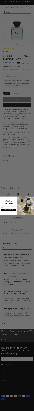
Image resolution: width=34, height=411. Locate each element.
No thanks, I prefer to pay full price (8, 211)
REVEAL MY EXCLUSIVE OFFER (8, 209)
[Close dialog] (32, 197)
